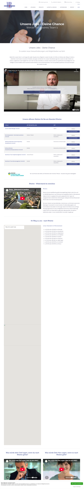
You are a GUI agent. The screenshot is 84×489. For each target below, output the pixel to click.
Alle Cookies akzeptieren (77, 483)
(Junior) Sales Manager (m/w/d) (12, 128)
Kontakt (72, 7)
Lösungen (33, 7)
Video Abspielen (42, 92)
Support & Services (52, 7)
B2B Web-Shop (69, 2)
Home (26, 7)
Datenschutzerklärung (52, 88)
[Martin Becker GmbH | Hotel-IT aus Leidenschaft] (11, 4)
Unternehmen (63, 7)
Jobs (79, 7)
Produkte (41, 7)
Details (73, 135)
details (73, 128)
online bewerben (73, 131)
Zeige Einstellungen (77, 486)
